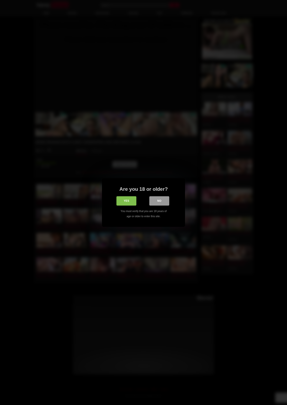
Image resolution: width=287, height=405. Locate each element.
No (159, 200)
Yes (126, 200)
